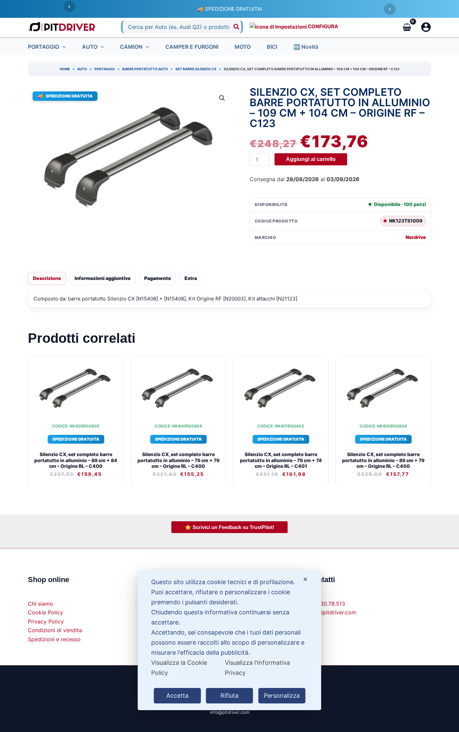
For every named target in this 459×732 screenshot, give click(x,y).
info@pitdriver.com (332, 612)
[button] (62, 46)
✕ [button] (305, 579)
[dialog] (229, 640)
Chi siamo (40, 603)
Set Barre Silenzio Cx (195, 69)
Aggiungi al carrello (311, 159)
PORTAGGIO (104, 69)
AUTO (82, 69)
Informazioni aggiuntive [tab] (103, 278)
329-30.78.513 (326, 603)
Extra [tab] (190, 278)
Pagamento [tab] (157, 278)
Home (65, 69)
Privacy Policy (46, 621)
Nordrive (416, 237)
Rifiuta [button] (229, 695)
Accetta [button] (177, 695)
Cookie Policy (45, 612)
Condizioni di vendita (55, 630)
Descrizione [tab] (47, 278)
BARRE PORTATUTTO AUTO (145, 69)
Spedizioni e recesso (54, 639)
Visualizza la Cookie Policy (179, 667)
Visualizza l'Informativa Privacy (257, 667)
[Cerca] (236, 27)
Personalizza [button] (282, 695)
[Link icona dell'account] (426, 27)
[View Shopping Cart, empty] (407, 27)
